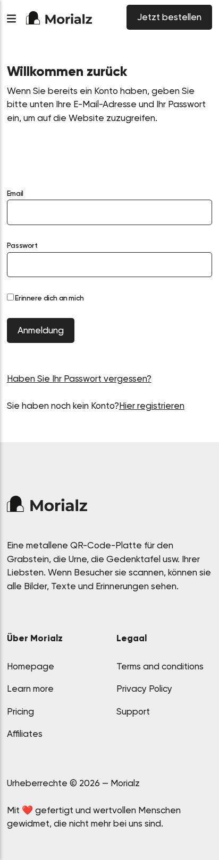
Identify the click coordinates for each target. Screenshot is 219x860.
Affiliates (25, 733)
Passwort (22, 245)
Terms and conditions (160, 666)
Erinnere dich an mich (49, 298)
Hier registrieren (151, 405)
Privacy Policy (144, 688)
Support (133, 711)
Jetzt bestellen (169, 17)
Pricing (20, 711)
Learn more (30, 688)
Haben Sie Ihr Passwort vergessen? (79, 378)
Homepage (30, 666)
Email (15, 193)
